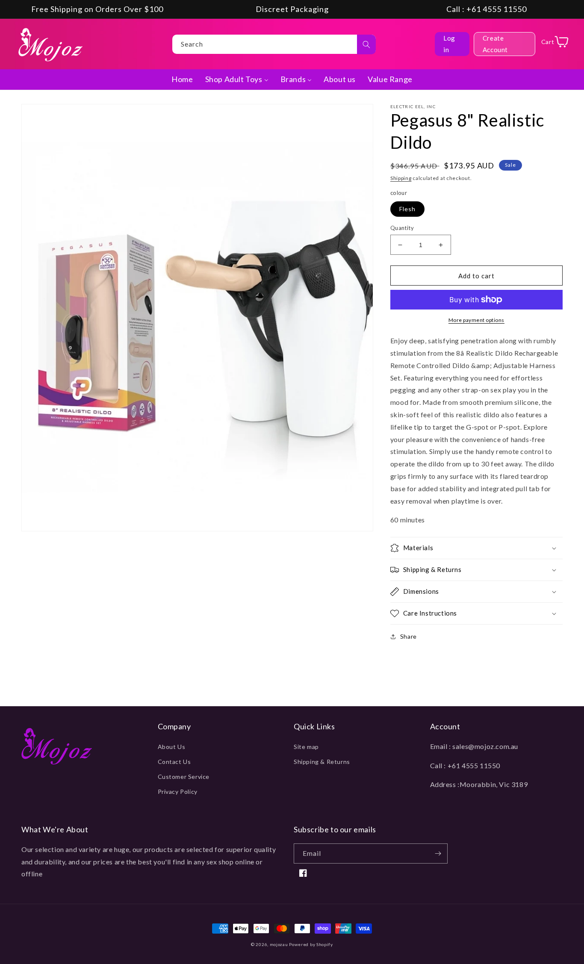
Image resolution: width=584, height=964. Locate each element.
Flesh (407, 208)
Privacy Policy (178, 791)
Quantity (402, 227)
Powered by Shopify (311, 944)
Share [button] (408, 636)
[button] (476, 548)
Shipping (401, 178)
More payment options (476, 320)
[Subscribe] (437, 853)
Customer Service (184, 776)
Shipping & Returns (322, 761)
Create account (495, 43)
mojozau (279, 944)
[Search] (366, 44)
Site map (306, 746)
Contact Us (174, 761)
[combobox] (274, 44)
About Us (172, 746)
